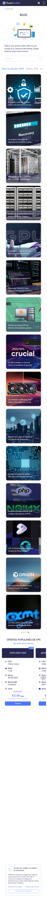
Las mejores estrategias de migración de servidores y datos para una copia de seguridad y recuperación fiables (19, 141)
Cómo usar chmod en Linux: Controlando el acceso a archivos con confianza (20, 289)
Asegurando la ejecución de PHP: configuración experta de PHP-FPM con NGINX (20, 512)
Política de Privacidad (15, 886)
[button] (43, 678)
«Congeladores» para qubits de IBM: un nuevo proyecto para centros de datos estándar (19, 178)
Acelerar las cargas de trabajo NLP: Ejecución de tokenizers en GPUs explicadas (20, 475)
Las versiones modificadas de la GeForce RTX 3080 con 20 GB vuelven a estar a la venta (19, 401)
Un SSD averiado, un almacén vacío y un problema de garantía (20, 364)
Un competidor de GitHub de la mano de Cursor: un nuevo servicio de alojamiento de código (20, 587)
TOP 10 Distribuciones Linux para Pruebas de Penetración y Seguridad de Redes (20, 550)
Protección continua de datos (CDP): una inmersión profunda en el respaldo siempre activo (21, 104)
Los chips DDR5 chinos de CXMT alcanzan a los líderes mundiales (20, 624)
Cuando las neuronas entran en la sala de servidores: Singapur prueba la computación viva (20, 215)
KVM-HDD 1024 (18, 653)
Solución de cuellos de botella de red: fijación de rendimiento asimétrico (20, 438)
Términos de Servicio (32, 886)
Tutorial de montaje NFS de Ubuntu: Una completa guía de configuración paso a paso (19, 327)
